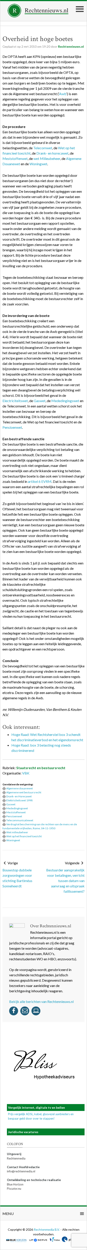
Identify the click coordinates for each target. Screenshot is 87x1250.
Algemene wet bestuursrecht (23, 792)
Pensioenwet (12, 427)
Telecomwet (42, 148)
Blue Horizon (15, 1184)
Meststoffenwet (15, 158)
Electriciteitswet (15, 401)
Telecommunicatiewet (19, 820)
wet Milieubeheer (46, 158)
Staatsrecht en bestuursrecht (40, 768)
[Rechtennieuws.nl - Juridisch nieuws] (38, 16)
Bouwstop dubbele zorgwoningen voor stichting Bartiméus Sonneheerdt (17, 878)
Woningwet (38, 164)
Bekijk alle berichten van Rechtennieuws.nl (41, 1001)
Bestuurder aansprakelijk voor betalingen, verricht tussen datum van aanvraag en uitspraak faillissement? (65, 880)
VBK (25, 773)
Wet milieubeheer (17, 832)
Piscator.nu (14, 1188)
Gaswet (40, 401)
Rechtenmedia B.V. (47, 1229)
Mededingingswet (65, 401)
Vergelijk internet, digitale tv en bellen (36, 1107)
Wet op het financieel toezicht (24, 836)
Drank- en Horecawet (19, 796)
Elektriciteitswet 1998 (19, 800)
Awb (62, 94)
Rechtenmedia (16, 1158)
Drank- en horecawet (52, 153)
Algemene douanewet (19, 788)
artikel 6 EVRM (40, 481)
